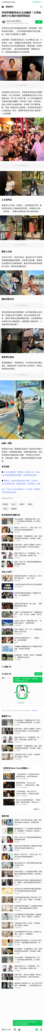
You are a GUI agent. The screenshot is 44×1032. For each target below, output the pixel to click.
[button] (6, 1030)
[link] (15, 1030)
